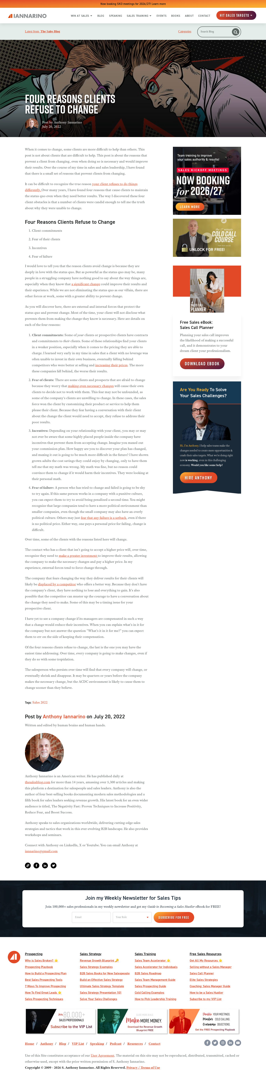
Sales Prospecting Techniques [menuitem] (44, 999)
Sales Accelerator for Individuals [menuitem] (156, 967)
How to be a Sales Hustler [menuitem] (206, 993)
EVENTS (161, 15)
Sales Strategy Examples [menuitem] (96, 967)
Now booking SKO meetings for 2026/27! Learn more (133, 4)
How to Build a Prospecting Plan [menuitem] (45, 973)
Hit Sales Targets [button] (234, 15)
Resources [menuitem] (135, 1044)
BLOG (100, 15)
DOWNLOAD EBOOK (202, 363)
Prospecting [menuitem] (33, 954)
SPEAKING (115, 15)
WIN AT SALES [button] (80, 15)
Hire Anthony (198, 477)
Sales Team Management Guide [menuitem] (155, 980)
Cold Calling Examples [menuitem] (149, 993)
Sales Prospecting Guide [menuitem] (150, 986)
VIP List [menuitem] (78, 1044)
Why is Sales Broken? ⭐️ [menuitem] (41, 960)
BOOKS (175, 15)
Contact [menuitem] (154, 1044)
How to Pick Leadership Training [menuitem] (155, 999)
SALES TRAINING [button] (137, 15)
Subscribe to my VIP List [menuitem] (205, 999)
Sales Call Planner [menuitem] (202, 973)
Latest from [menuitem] (42, 31)
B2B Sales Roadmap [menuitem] (148, 973)
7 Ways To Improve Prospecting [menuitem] (45, 986)
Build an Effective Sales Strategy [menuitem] (101, 980)
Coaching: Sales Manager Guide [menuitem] (210, 986)
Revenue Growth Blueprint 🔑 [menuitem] (99, 960)
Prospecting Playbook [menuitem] (39, 967)
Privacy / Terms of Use (143, 1068)
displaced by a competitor (57, 584)
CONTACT (204, 15)
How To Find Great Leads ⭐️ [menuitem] (43, 993)
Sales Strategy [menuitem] (90, 954)
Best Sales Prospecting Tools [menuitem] (43, 980)
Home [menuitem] (29, 1044)
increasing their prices (111, 365)
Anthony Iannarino (68, 122)
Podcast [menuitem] (116, 1044)
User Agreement (102, 1056)
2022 (44, 703)
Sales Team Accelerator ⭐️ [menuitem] (152, 960)
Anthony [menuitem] (46, 1044)
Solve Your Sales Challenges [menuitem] (98, 999)
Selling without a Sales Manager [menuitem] (211, 967)
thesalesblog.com (37, 782)
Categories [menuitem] (184, 31)
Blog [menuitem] (62, 1044)
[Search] (235, 32)
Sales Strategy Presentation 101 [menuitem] (101, 993)
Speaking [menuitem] (97, 1044)
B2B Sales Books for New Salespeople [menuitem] (105, 973)
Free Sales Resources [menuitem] (205, 954)
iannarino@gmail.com (41, 851)
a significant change (85, 284)
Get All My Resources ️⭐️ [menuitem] (206, 960)
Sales (36, 703)
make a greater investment (78, 556)
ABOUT (189, 15)
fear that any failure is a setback (103, 518)
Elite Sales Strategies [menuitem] (204, 980)
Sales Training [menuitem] (145, 954)
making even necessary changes (91, 386)
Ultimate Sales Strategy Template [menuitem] (102, 986)
